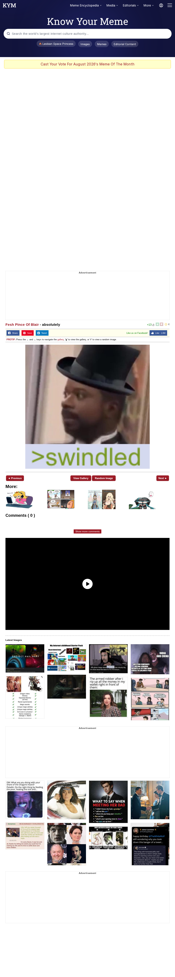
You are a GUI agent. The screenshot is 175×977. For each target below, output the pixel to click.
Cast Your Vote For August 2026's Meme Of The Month (87, 64)
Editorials (129, 5)
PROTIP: (11, 339)
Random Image (104, 478)
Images (85, 44)
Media (110, 5)
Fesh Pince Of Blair (22, 324)
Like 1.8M (159, 333)
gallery (60, 339)
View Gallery (80, 478)
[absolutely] (87, 407)
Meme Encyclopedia (84, 5)
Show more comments (87, 531)
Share (14, 333)
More (147, 5)
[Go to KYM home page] (9, 6)
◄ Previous (15, 478)
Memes (101, 44)
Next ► (162, 478)
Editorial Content (125, 44)
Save (29, 333)
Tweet (43, 333)
